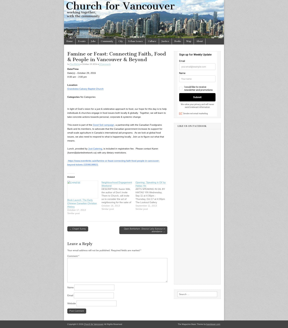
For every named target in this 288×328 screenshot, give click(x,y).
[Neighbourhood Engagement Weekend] (119, 196)
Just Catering (95, 148)
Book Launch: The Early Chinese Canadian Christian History (82, 203)
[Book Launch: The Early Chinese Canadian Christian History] (82, 189)
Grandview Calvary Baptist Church (85, 88)
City (120, 41)
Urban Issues (135, 41)
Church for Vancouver (93, 324)
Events (82, 41)
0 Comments (105, 64)
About (199, 41)
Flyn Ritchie (75, 64)
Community (107, 41)
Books (177, 41)
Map (188, 41)
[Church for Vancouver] (144, 19)
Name (70, 287)
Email (70, 295)
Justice (165, 41)
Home (69, 41)
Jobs (93, 41)
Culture (152, 41)
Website (71, 303)
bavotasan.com (213, 324)
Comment (73, 256)
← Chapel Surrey (78, 229)
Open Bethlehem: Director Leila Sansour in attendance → (144, 230)
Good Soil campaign (103, 125)
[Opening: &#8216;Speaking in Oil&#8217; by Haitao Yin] (153, 196)
